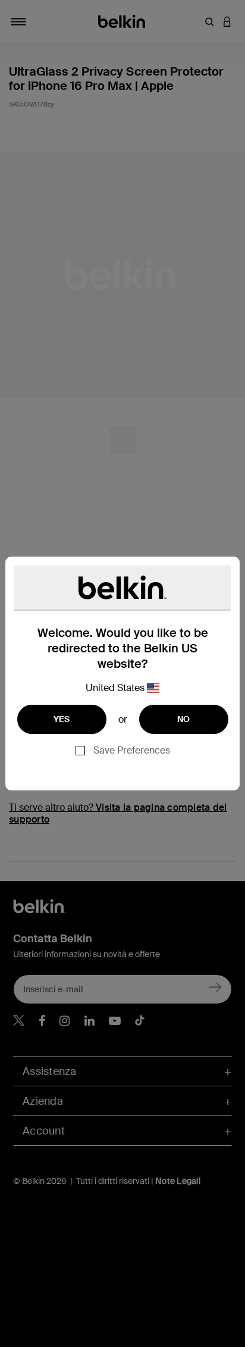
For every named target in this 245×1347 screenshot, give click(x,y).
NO (183, 719)
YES (62, 719)
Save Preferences (131, 750)
